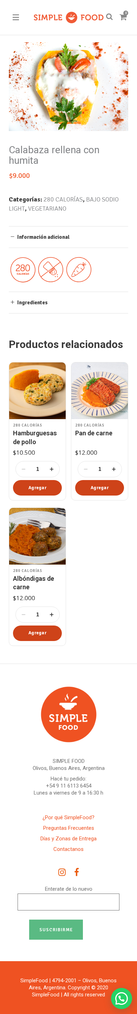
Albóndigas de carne (33, 583)
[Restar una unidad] (23, 469)
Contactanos (68, 849)
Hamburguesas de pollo (35, 437)
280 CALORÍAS (63, 199)
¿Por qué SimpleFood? (68, 817)
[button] (37, 488)
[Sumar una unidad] (51, 469)
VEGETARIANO (47, 208)
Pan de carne (93, 433)
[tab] (68, 237)
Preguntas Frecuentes (68, 828)
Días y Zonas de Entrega (68, 838)
